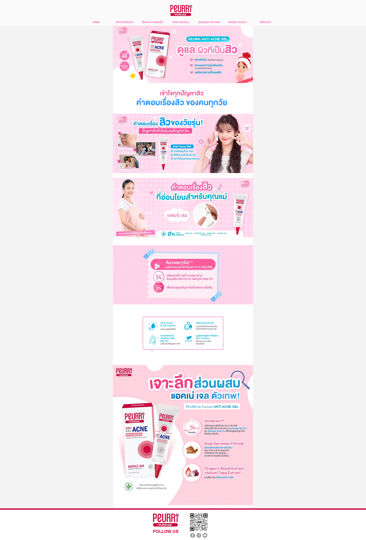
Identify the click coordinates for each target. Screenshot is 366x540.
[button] (124, 22)
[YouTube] (205, 535)
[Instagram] (198, 535)
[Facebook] (192, 535)
